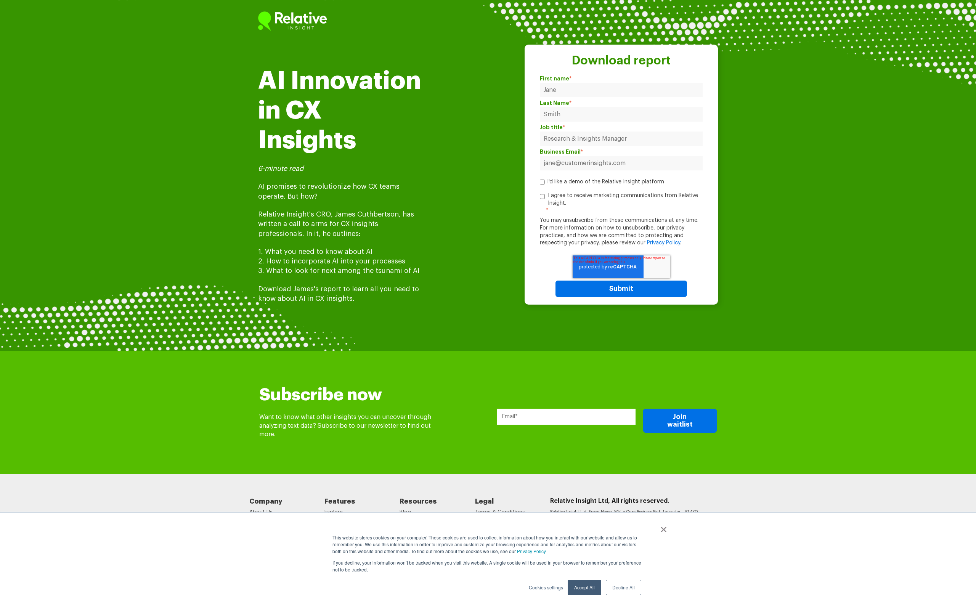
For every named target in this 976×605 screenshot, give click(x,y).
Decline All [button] (623, 587)
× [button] (663, 526)
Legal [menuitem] (484, 501)
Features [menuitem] (339, 501)
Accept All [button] (584, 587)
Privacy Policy (531, 551)
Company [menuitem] (266, 501)
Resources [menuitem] (418, 501)
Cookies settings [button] (546, 587)
